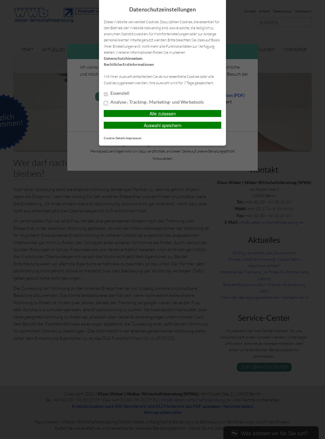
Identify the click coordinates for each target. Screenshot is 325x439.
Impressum (133, 138)
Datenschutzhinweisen (123, 58)
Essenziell (119, 93)
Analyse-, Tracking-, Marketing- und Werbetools (156, 102)
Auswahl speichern (163, 125)
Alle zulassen (162, 113)
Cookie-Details (114, 138)
